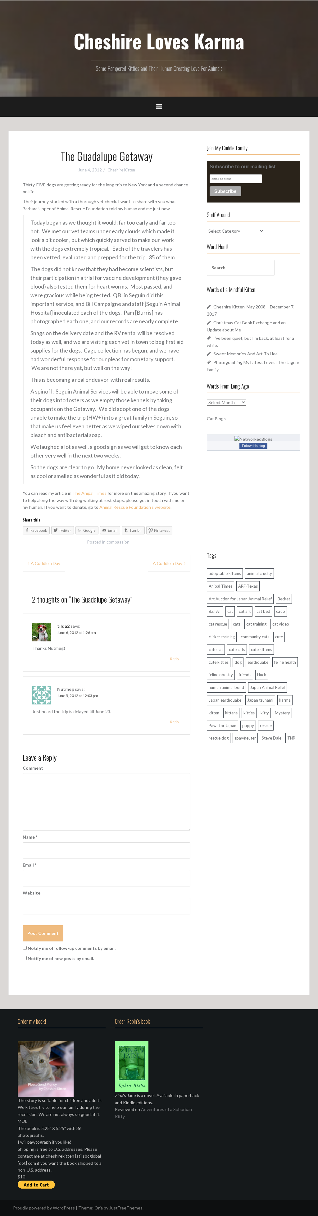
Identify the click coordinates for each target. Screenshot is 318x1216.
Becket (284, 598)
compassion (118, 541)
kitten (214, 712)
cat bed (263, 611)
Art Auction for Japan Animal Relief (240, 598)
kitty (265, 712)
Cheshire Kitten (121, 169)
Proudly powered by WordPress (44, 1207)
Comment (33, 768)
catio (280, 611)
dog (238, 662)
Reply (174, 658)
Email (29, 865)
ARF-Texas (248, 586)
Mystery (282, 712)
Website (31, 892)
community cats (255, 636)
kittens (231, 712)
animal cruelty (259, 573)
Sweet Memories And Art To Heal (246, 353)
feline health (285, 662)
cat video (280, 624)
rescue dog (219, 738)
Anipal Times (220, 586)
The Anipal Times (89, 493)
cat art (245, 611)
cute (279, 636)
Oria (98, 1207)
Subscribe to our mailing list (242, 166)
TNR (291, 738)
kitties (249, 712)
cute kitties (219, 662)
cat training (256, 624)
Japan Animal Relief (267, 687)
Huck (261, 674)
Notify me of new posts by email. (61, 958)
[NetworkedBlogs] (253, 438)
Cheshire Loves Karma (159, 40)
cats (236, 624)
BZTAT (215, 611)
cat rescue (218, 624)
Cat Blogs (216, 418)
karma (285, 700)
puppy (248, 725)
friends (245, 674)
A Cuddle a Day (45, 563)
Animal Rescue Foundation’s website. (135, 507)
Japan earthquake (225, 700)
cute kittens (261, 649)
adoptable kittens (225, 573)
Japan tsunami (260, 700)
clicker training (222, 636)
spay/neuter (245, 738)
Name (30, 837)
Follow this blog (253, 446)
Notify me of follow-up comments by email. (72, 948)
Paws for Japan (222, 725)
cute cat (216, 649)
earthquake (258, 662)
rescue (266, 725)
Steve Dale (271, 738)
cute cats (237, 649)
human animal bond (226, 687)
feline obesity (221, 674)
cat (230, 611)
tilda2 (63, 626)
